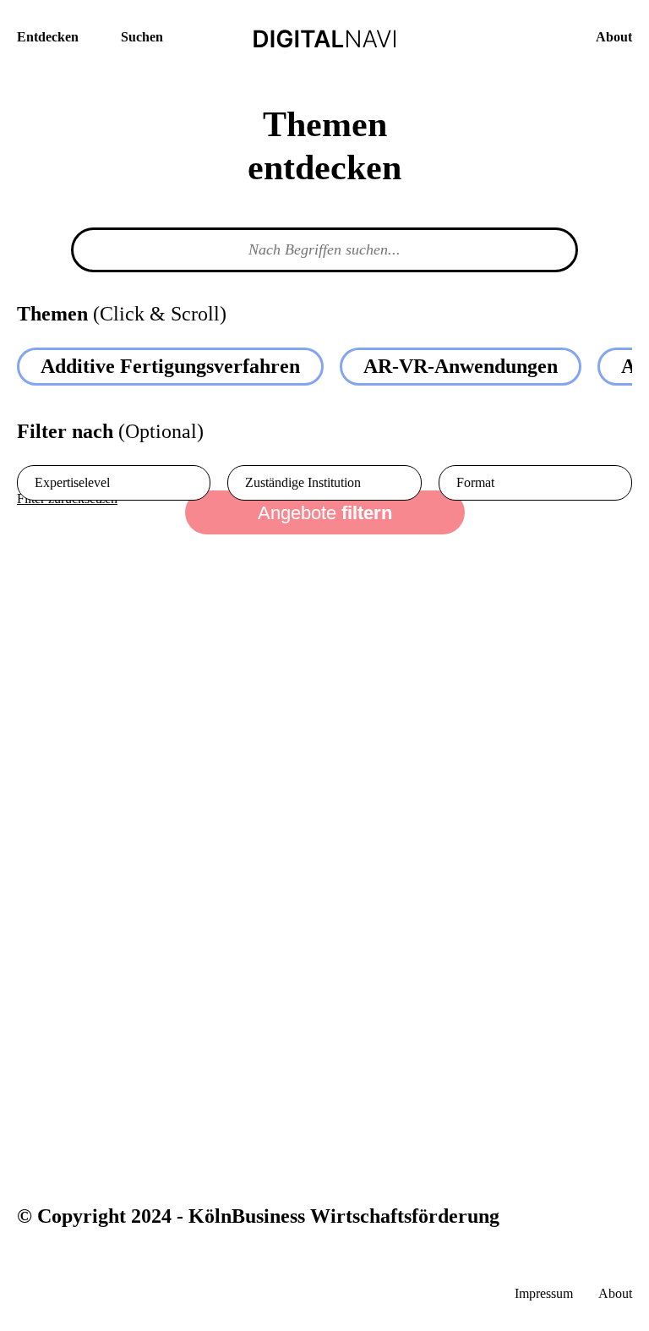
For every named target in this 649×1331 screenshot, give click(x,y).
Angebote (325, 512)
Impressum (544, 1293)
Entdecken (48, 37)
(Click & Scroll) (121, 314)
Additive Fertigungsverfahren (170, 366)
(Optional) (110, 432)
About (614, 37)
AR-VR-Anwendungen (460, 366)
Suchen (142, 37)
